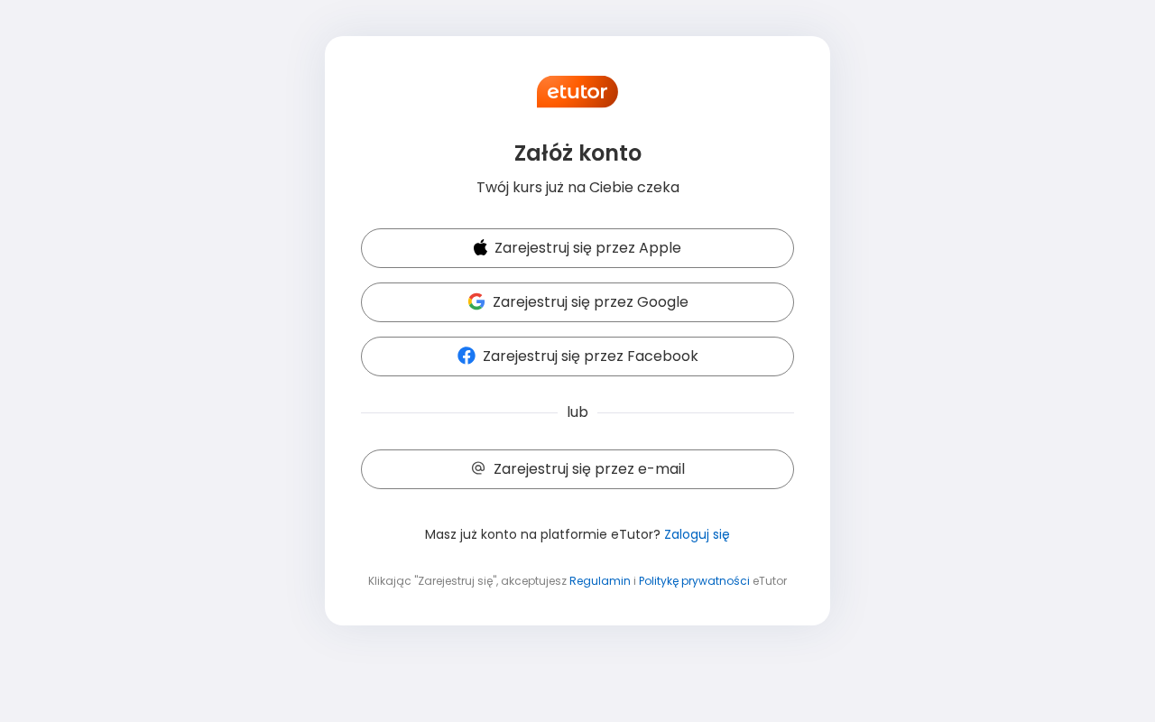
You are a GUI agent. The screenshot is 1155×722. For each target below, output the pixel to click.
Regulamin (600, 580)
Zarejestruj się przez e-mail (589, 468)
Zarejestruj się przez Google (590, 302)
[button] (577, 249)
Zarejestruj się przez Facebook (590, 356)
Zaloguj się (697, 534)
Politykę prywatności (694, 580)
